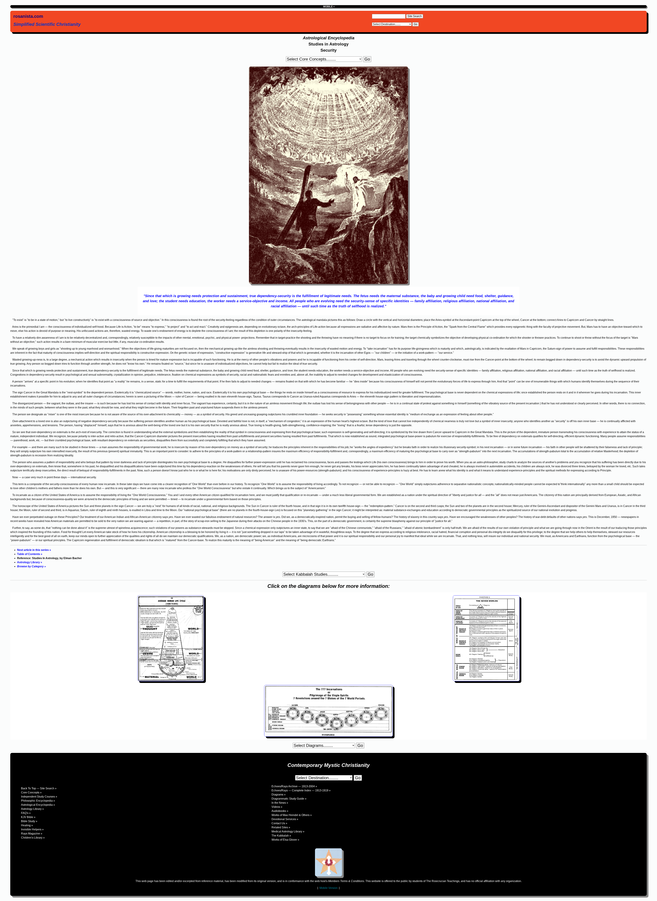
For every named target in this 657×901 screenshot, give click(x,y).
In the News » (280, 802)
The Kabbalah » (281, 835)
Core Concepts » (31, 792)
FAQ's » (26, 813)
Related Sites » (281, 827)
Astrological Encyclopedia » (38, 804)
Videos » (277, 806)
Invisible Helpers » (32, 829)
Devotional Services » (285, 819)
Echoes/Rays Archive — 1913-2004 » (294, 786)
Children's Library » (33, 837)
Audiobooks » (280, 810)
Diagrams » (279, 794)
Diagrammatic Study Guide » (289, 798)
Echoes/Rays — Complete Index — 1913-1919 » (301, 790)
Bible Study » (29, 821)
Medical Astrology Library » (288, 831)
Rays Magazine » (31, 833)
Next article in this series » (34, 550)
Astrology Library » (29, 562)
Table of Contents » (29, 554)
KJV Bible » (28, 817)
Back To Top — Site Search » (38, 788)
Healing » (27, 825)
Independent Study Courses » (39, 796)
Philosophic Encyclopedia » (38, 800)
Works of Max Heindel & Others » (292, 815)
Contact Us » (279, 823)
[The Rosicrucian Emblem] (328, 862)
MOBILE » (329, 6)
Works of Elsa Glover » (285, 839)
